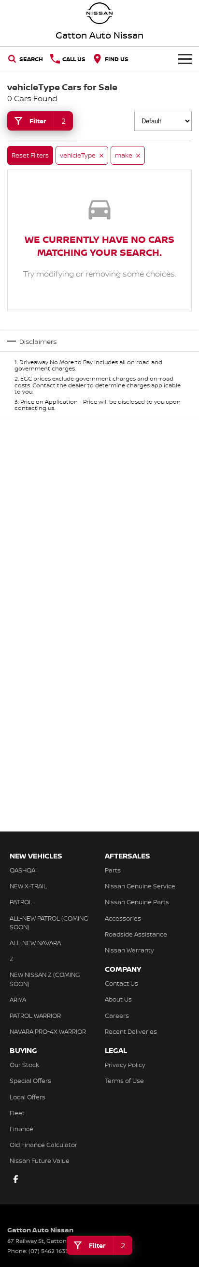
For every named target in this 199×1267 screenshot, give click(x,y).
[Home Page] (99, 13)
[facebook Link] (16, 1179)
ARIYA (18, 999)
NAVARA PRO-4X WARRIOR (48, 1031)
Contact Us (121, 983)
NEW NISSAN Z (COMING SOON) (45, 979)
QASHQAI (23, 870)
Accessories (123, 918)
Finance (21, 1128)
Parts (113, 870)
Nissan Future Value (40, 1160)
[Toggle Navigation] (185, 59)
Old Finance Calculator (43, 1144)
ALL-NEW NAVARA (35, 942)
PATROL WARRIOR (35, 1015)
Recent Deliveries (131, 1031)
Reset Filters (30, 155)
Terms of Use (124, 1080)
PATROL (21, 901)
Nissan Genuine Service (140, 886)
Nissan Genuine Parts (137, 901)
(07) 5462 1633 (48, 1251)
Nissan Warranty (129, 950)
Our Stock (24, 1064)
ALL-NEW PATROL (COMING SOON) (49, 922)
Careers (117, 1015)
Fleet (17, 1113)
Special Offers (30, 1080)
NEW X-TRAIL (28, 886)
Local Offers (27, 1097)
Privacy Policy (125, 1064)
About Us (118, 999)
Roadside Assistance (136, 934)
